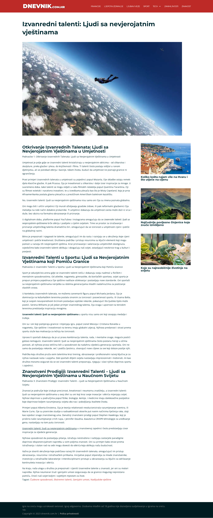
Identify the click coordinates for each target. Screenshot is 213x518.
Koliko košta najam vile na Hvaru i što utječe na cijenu (164, 178)
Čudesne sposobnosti (41, 479)
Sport (146, 6)
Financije (96, 6)
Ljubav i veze (133, 6)
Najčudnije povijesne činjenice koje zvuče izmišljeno (165, 224)
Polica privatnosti (69, 513)
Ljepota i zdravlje (113, 6)
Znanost (186, 6)
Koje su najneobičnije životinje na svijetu (164, 269)
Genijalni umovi (81, 479)
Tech (155, 6)
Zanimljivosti (171, 6)
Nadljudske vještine (101, 479)
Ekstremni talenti (63, 479)
